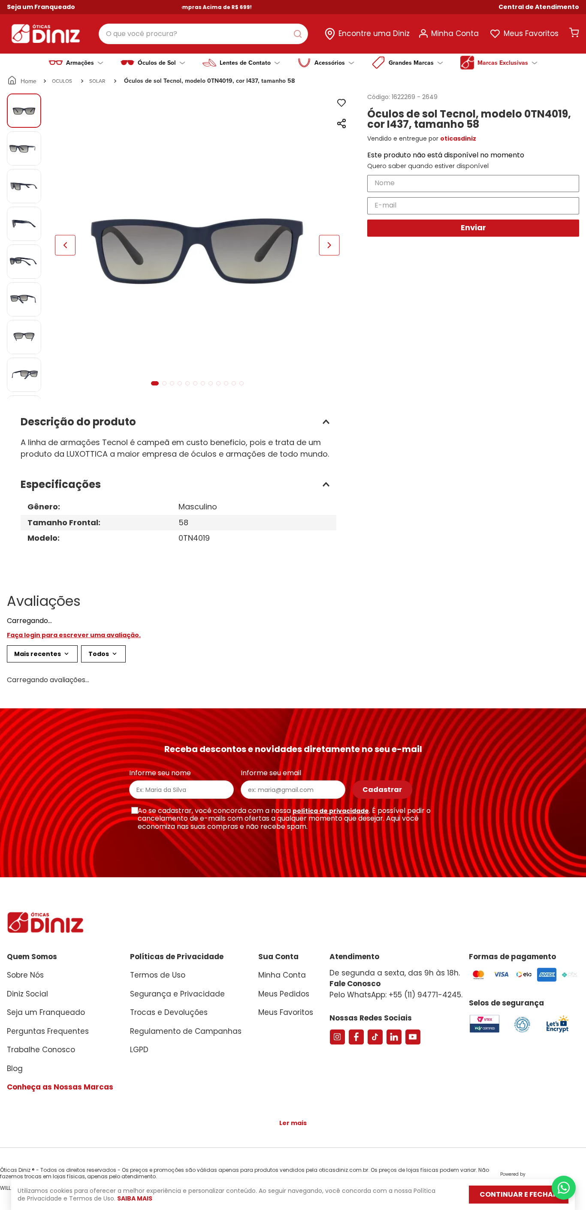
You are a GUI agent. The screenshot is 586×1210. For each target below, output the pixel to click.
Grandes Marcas (411, 62)
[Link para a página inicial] (22, 81)
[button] (538, 7)
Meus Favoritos (531, 33)
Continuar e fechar (519, 1194)
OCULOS (62, 80)
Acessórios (329, 62)
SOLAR (97, 80)
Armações (80, 62)
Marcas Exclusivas (502, 62)
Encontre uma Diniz (374, 33)
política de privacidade (331, 958)
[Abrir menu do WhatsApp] (564, 1188)
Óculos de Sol (157, 62)
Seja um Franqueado (41, 7)
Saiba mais (134, 1198)
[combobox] (203, 34)
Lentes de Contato (245, 62)
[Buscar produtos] (299, 34)
